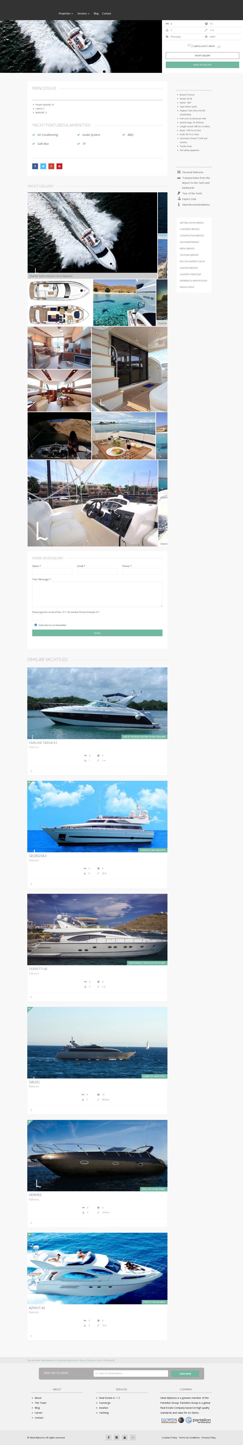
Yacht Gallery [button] (202, 55)
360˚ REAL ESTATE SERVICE (192, 222)
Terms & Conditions (189, 1437)
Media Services (187, 248)
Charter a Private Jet (190, 274)
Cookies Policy (170, 1437)
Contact (106, 13)
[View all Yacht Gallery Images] (81, 36)
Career (38, 1412)
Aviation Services (189, 267)
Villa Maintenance (189, 242)
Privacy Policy (209, 1437)
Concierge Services (189, 229)
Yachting (104, 1412)
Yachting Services (189, 255)
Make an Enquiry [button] (202, 64)
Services (82, 13)
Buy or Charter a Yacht (192, 261)
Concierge (105, 1402)
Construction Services (192, 235)
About (38, 1397)
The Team (40, 1402)
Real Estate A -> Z (109, 1397)
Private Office (187, 287)
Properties (64, 13)
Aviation (103, 1407)
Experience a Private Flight (193, 280)
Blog (96, 13)
